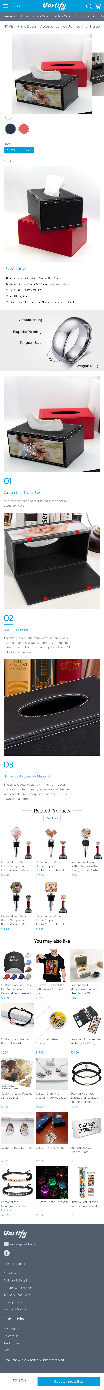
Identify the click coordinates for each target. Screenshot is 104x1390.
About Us (10, 1273)
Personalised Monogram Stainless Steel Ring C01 (84, 989)
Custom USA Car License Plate (81, 1150)
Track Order (11, 1343)
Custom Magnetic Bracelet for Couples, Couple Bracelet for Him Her (86, 1097)
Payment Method (15, 1309)
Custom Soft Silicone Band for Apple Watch (85, 1204)
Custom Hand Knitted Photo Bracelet (15, 1041)
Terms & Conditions (17, 1294)
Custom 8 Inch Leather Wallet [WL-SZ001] (85, 1041)
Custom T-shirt (85, 16)
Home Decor (26, 26)
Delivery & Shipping (17, 1280)
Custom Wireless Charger (47, 1041)
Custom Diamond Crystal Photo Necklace (51, 1095)
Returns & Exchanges (18, 1287)
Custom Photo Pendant (51, 1148)
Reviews (9, 16)
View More (52, 818)
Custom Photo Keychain (52, 1202)
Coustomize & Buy (69, 1381)
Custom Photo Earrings (16, 1148)
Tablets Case (61, 16)
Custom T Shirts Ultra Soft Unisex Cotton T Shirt (50, 989)
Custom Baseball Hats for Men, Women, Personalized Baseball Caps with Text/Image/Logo (16, 989)
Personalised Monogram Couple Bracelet (13, 1206)
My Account (12, 1328)
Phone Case (40, 16)
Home (24, 16)
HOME (8, 26)
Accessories (49, 26)
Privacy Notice (13, 1302)
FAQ (6, 1350)
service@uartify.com (23, 1244)
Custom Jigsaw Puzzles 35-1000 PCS (16, 1095)
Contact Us (11, 1335)
